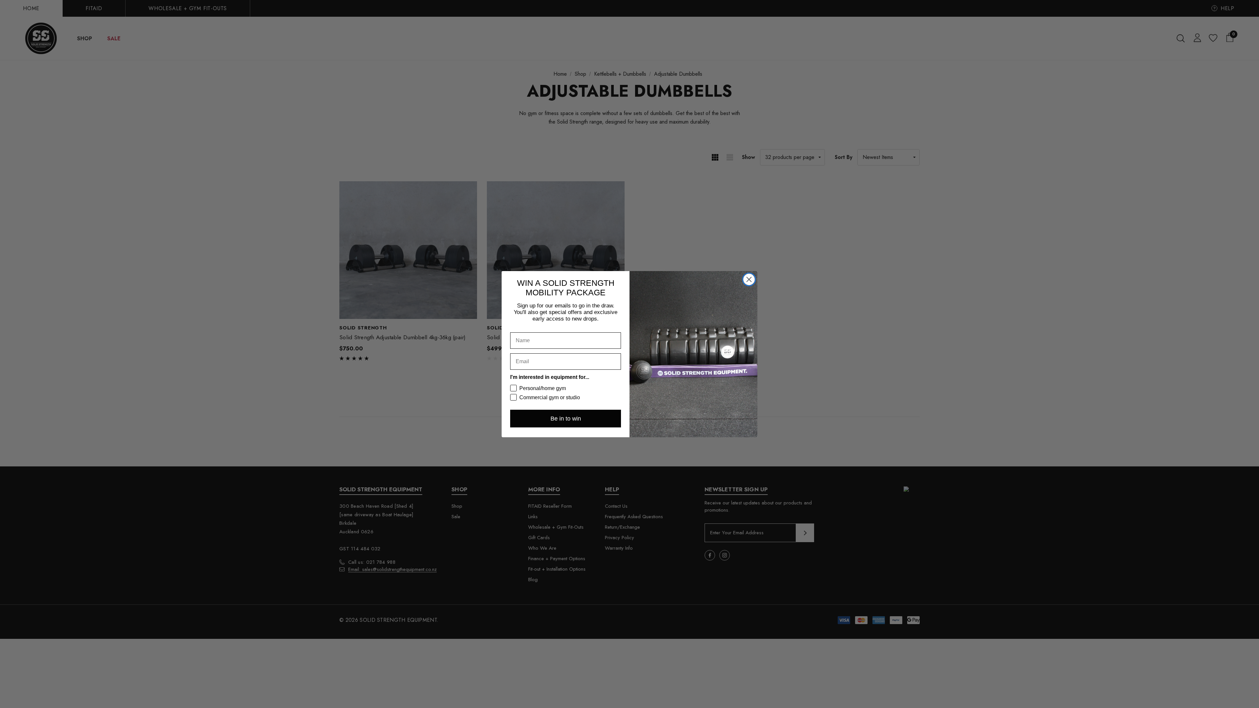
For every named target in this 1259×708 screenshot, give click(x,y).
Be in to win (565, 418)
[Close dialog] (749, 279)
